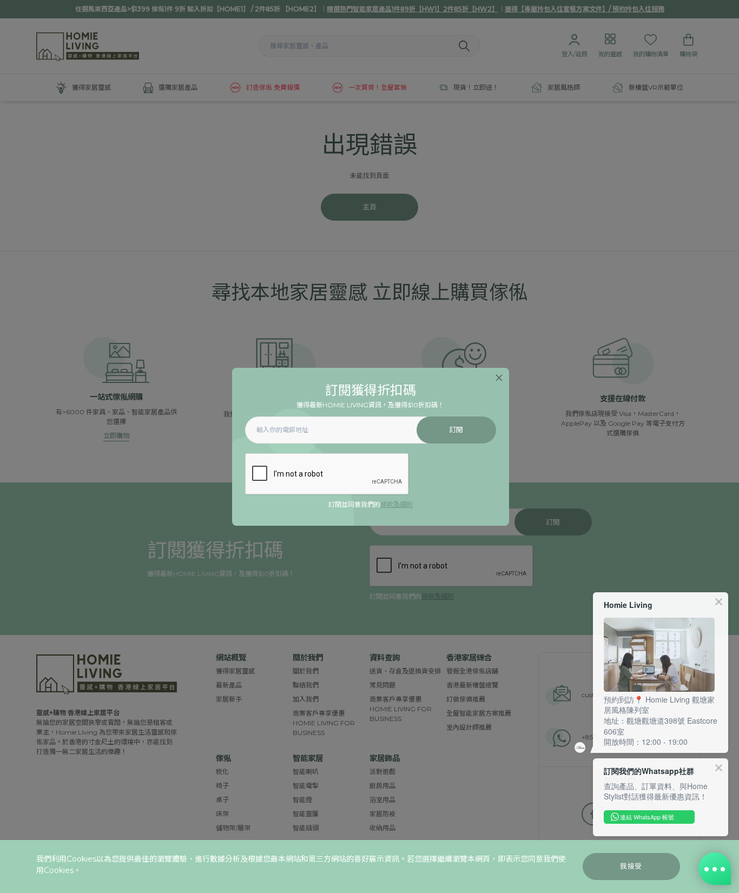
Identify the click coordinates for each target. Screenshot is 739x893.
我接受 (631, 866)
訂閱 (456, 430)
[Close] (499, 377)
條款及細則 (396, 504)
